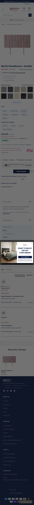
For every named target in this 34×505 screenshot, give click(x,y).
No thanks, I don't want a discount (25, 260)
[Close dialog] (32, 243)
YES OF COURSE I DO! (25, 257)
